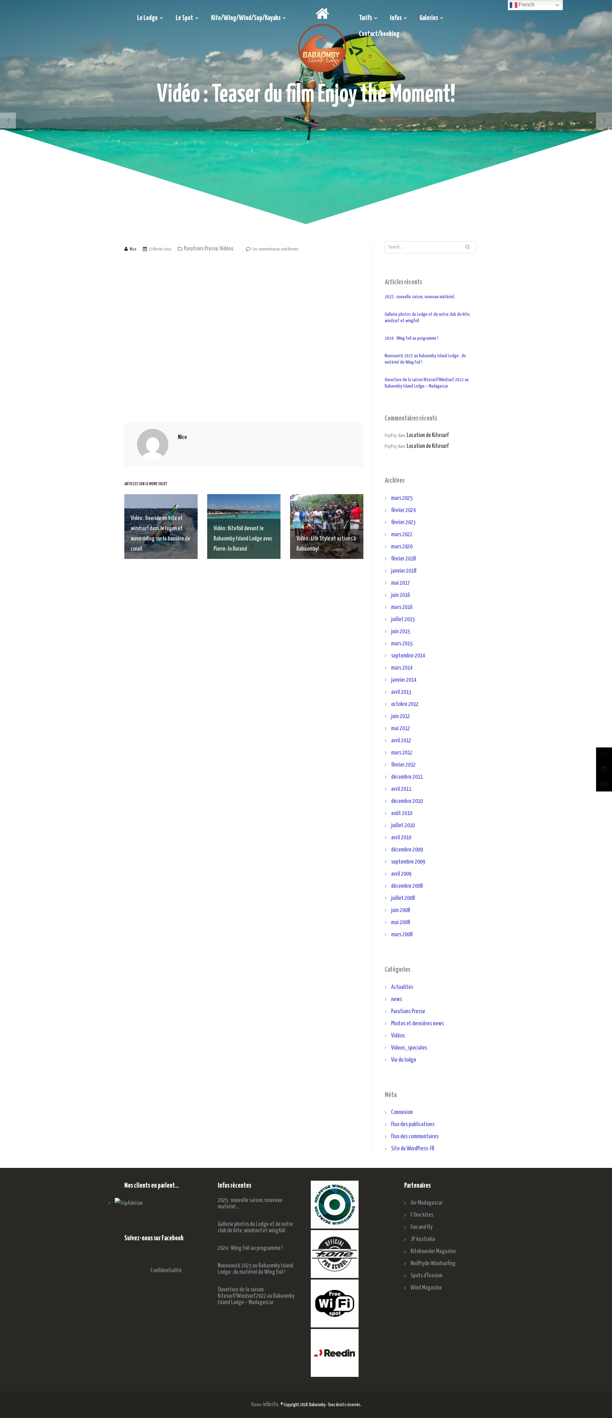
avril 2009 (401, 874)
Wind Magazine (426, 1288)
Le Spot (184, 18)
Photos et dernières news (417, 1024)
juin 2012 (400, 716)
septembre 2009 (408, 862)
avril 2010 (401, 838)
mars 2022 (401, 534)
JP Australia (423, 1239)
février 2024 (403, 510)
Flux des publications (412, 1124)
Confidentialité (166, 1270)
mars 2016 (401, 607)
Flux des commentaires (415, 1136)
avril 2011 (401, 789)
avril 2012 (401, 741)
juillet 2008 (403, 898)
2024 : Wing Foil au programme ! (411, 338)
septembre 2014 (408, 656)
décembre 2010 (407, 801)
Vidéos (226, 249)
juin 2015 (400, 631)
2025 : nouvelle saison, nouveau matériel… (421, 296)
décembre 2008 (407, 886)
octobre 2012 (405, 704)
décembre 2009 (407, 850)
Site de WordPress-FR (412, 1149)
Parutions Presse (201, 249)
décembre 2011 (407, 777)
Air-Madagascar (427, 1203)
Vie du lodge (403, 1060)
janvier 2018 (403, 571)
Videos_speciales (409, 1048)
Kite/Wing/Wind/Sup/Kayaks (245, 18)
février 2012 (403, 765)
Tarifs (365, 18)
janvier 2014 (403, 680)
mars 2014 (401, 668)
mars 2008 (401, 935)
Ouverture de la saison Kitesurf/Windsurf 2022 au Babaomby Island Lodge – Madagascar (427, 383)
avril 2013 (401, 692)
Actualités (402, 987)
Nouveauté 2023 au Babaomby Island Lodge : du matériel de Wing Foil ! (425, 359)
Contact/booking (379, 34)
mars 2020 (401, 547)
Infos (396, 18)
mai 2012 (400, 728)
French (526, 4)
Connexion (402, 1112)
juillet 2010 (403, 825)
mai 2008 (400, 922)
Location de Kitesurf (427, 435)
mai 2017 (400, 583)
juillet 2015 (403, 619)
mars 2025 (401, 498)
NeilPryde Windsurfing (433, 1263)
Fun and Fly (422, 1227)
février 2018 (403, 559)
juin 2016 (400, 595)
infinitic (271, 1404)
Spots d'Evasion (426, 1276)
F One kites (422, 1215)
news (396, 999)
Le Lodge (147, 18)
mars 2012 (401, 753)
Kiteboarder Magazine (433, 1251)
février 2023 (403, 522)
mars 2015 (401, 644)
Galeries (428, 18)
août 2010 (401, 813)
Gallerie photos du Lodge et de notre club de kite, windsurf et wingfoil (427, 317)
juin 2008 (400, 910)
